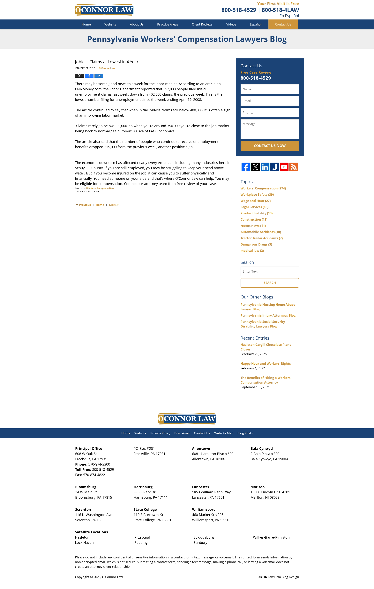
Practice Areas (167, 24)
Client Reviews (202, 24)
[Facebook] (246, 167)
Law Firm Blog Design (277, 577)
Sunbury (200, 542)
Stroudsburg (204, 537)
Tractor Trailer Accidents (262, 238)
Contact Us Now (270, 145)
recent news (253, 226)
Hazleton (82, 537)
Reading (141, 542)
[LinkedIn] (265, 167)
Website (110, 24)
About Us (137, 24)
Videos (231, 24)
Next (114, 204)
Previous (83, 204)
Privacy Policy (160, 433)
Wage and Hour (256, 201)
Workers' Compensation (100, 188)
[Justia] (274, 167)
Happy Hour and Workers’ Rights (266, 363)
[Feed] (293, 167)
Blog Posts (245, 433)
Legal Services (254, 207)
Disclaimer (182, 433)
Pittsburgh (142, 537)
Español (255, 24)
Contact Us (283, 24)
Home (86, 24)
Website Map (223, 433)
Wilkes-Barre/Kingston (271, 537)
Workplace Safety (257, 194)
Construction (254, 219)
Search (270, 283)
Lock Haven (84, 542)
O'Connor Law (112, 577)
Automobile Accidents (261, 232)
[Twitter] (255, 167)
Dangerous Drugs (256, 244)
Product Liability (257, 213)
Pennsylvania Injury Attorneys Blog (268, 315)
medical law (252, 250)
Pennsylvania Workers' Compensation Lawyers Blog (104, 10)
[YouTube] (284, 167)
